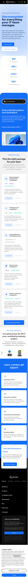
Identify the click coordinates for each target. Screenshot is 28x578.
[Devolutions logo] (14, 477)
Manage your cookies (14, 570)
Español (24, 481)
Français (10, 481)
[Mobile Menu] (3, 2)
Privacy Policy (9, 539)
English (4, 481)
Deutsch (17, 481)
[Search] (19, 2)
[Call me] (21, 2)
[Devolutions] (10, 2)
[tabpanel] (14, 127)
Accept (14, 575)
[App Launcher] (24, 2)
